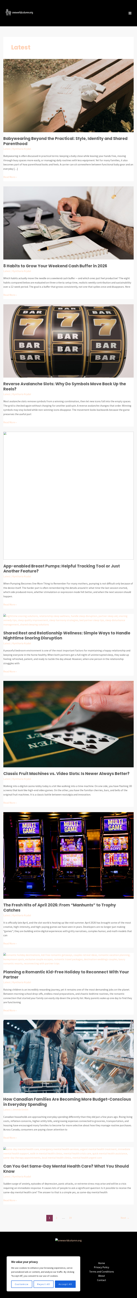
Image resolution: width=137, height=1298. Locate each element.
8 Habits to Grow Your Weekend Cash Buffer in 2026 (55, 266)
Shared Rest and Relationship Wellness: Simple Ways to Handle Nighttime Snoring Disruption (66, 635)
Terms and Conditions (101, 1271)
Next (125, 1218)
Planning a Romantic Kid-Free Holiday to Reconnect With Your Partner (66, 974)
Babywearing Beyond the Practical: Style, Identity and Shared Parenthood (65, 141)
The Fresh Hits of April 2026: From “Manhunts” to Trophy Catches (59, 907)
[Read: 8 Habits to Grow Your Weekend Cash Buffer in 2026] (68, 222)
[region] (43, 1273)
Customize (22, 1284)
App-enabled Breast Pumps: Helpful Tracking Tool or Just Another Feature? (61, 568)
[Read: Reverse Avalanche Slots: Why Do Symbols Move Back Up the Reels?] (68, 340)
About (101, 1275)
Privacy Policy (101, 1267)
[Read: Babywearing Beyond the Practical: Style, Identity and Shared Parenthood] (68, 95)
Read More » (10, 177)
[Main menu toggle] (130, 13)
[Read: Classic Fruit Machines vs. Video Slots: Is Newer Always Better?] (68, 723)
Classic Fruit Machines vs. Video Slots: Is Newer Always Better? (66, 773)
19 (70, 1218)
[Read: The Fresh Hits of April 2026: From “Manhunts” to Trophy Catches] (68, 855)
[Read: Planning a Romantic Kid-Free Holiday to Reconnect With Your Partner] (68, 959)
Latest (7, 148)
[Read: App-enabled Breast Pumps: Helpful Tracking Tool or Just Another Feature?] (68, 495)
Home (101, 1263)
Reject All (43, 1284)
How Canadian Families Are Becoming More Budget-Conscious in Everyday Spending (67, 1101)
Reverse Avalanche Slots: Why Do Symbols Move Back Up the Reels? (64, 386)
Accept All (65, 1284)
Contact (101, 1280)
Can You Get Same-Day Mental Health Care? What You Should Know (66, 1168)
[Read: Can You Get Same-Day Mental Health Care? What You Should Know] (68, 1153)
